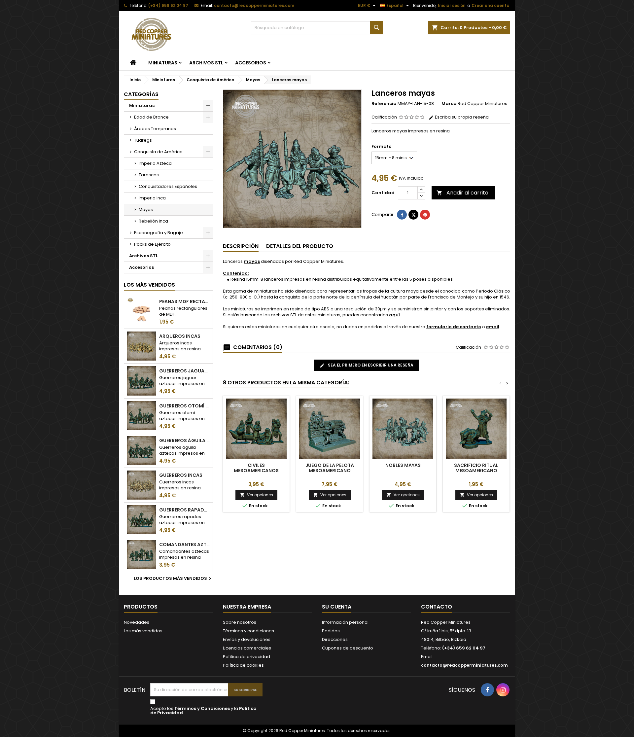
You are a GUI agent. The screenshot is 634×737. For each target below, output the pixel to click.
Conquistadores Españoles (168, 186)
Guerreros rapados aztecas (184, 509)
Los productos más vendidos (173, 578)
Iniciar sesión (452, 5)
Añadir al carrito (462, 192)
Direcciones (335, 639)
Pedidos (331, 631)
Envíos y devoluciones (246, 639)
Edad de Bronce (151, 117)
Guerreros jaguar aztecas (184, 370)
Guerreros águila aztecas (184, 440)
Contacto (436, 607)
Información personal (345, 622)
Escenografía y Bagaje (158, 232)
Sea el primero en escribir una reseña (370, 365)
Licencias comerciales (247, 648)
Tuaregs (143, 140)
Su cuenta (336, 607)
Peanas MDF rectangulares (184, 301)
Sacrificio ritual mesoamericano (476, 468)
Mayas (146, 209)
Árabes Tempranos (155, 128)
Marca (449, 104)
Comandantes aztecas (184, 544)
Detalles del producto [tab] (299, 246)
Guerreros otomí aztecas (184, 405)
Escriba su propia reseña (461, 117)
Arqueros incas (179, 336)
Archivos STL (206, 62)
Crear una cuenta (491, 5)
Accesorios (250, 62)
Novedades (136, 622)
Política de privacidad (246, 656)
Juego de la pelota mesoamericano (329, 468)
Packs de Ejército (152, 244)
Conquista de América (158, 152)
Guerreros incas (180, 475)
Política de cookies (243, 665)
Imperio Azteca (155, 163)
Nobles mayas (403, 465)
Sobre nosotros (239, 622)
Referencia (384, 104)
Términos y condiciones (248, 631)
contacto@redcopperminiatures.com (254, 5)
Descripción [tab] (241, 246)
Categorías (141, 94)
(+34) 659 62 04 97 (168, 5)
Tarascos (149, 175)
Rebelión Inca (153, 221)
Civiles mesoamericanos (256, 468)
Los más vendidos (149, 285)
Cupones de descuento (347, 648)
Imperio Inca (152, 198)
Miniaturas (162, 62)
